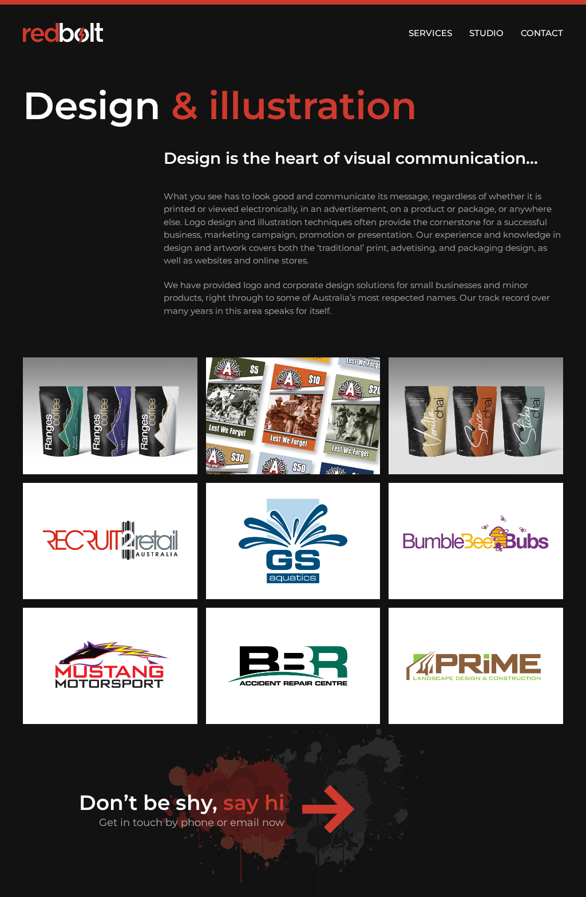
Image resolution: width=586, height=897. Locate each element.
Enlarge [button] (110, 415)
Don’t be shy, (181, 802)
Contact (542, 32)
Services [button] (430, 32)
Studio (486, 32)
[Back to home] (63, 33)
